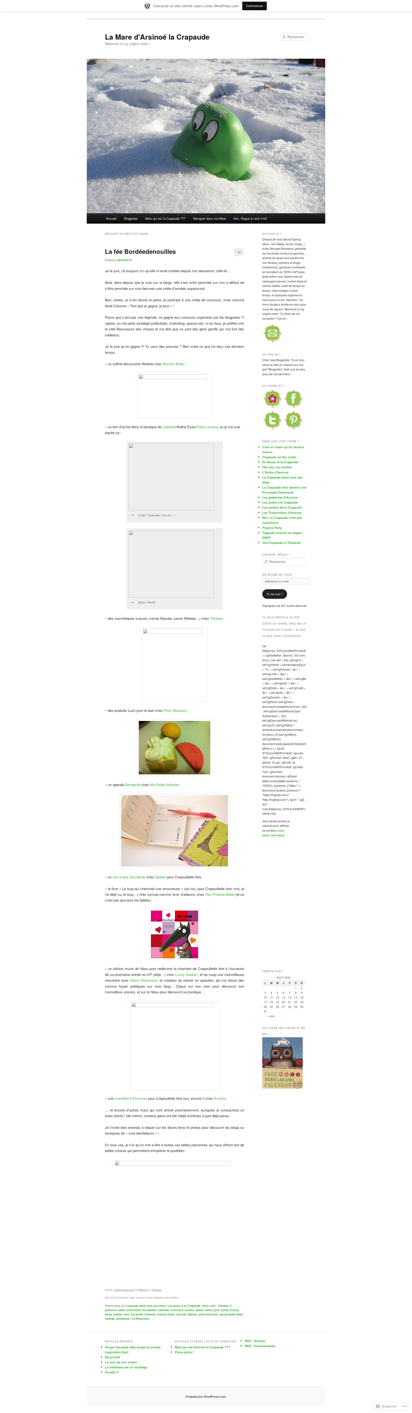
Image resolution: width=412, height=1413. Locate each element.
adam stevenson (129, 1310)
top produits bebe (231, 1314)
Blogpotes (131, 218)
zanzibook (122, 1318)
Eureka (219, 1098)
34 (239, 252)
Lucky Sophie (186, 974)
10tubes (216, 618)
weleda (109, 1318)
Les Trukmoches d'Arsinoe (282, 512)
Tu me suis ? (275, 594)
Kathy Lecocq (207, 426)
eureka (189, 1310)
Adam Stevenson (144, 980)
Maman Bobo (173, 363)
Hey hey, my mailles (277, 467)
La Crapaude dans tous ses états (143, 1306)
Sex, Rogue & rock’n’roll (250, 218)
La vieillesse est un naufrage (126, 1367)
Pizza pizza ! (184, 1352)
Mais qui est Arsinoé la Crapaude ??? (202, 1347)
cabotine (163, 1310)
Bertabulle (132, 784)
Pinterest (156, 1290)
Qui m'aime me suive (277, 574)
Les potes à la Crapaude (183, 1306)
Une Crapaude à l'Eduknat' (281, 542)
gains (199, 1310)
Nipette (160, 876)
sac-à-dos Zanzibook (129, 876)
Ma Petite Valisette (164, 784)
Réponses (140, 1318)
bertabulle (149, 1310)
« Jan (270, 1016)
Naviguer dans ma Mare (209, 218)
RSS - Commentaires (260, 1346)
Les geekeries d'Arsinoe (280, 497)
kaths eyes (212, 1310)
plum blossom (208, 1314)
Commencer (254, 6)
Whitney (143, 1290)
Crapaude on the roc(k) (279, 457)
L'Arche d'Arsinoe (275, 472)
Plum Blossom (175, 710)
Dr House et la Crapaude (280, 462)
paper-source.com (124, 1290)
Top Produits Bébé (219, 894)
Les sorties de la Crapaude (282, 507)
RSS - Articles (255, 1341)
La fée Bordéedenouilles (140, 251)
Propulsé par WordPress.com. (206, 1396)
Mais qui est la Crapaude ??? (165, 218)
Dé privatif (112, 1357)
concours (176, 1310)
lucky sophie (113, 1314)
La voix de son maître (121, 1362)
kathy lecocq (229, 1310)
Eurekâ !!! (112, 1372)
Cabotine (169, 426)
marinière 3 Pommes (130, 1098)
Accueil (111, 218)
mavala (181, 1314)
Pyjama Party (272, 527)
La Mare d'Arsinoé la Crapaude (157, 36)
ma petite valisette (143, 1314)
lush (126, 1314)
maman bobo (166, 1314)
